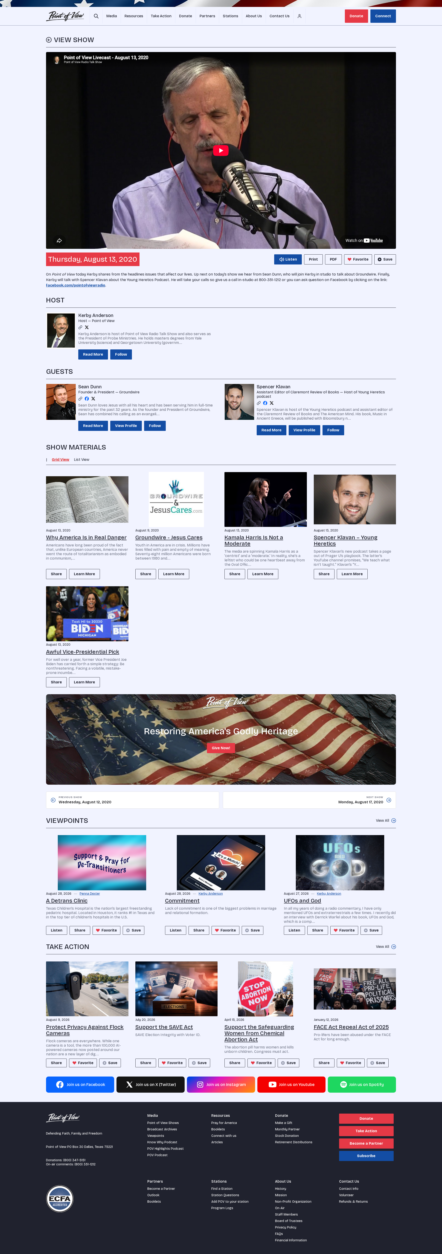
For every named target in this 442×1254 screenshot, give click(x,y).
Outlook (153, 1195)
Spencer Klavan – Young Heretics (346, 540)
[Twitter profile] (87, 327)
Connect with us (223, 1136)
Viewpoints (155, 1136)
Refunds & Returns (353, 1202)
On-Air (280, 1208)
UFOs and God (302, 900)
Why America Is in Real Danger (86, 537)
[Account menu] (299, 16)
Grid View (60, 459)
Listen (56, 930)
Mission (281, 1195)
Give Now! (221, 748)
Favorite (361, 259)
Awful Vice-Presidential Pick (82, 652)
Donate (356, 16)
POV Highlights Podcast (165, 1149)
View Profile (126, 426)
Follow (121, 354)
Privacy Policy (285, 1227)
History (280, 1189)
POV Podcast (157, 1155)
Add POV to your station (230, 1202)
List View (81, 459)
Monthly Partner (287, 1129)
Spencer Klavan (274, 386)
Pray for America (224, 1123)
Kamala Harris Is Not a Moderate (253, 540)
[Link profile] (80, 327)
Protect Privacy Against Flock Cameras (85, 1030)
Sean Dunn (90, 386)
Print (313, 259)
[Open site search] (96, 16)
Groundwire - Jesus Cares (169, 537)
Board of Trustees (288, 1221)
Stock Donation (287, 1136)
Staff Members (286, 1214)
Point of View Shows (163, 1123)
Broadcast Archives (162, 1129)
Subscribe (366, 1156)
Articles (217, 1142)
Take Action (366, 1131)
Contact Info (348, 1189)
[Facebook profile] (87, 399)
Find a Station (222, 1189)
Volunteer (346, 1195)
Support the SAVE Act (164, 1027)
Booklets (218, 1129)
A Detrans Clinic (66, 900)
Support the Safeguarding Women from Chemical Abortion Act (259, 1033)
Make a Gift (283, 1123)
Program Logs (222, 1208)
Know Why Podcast (162, 1142)
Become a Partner (366, 1143)
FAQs (279, 1234)
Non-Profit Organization (293, 1202)
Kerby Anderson (95, 315)
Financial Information (291, 1240)
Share (56, 574)
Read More (93, 354)
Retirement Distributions (293, 1142)
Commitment (182, 900)
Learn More (84, 574)
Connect (383, 16)
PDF (333, 259)
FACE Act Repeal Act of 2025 (351, 1027)
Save (388, 259)
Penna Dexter (90, 893)
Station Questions (225, 1195)
